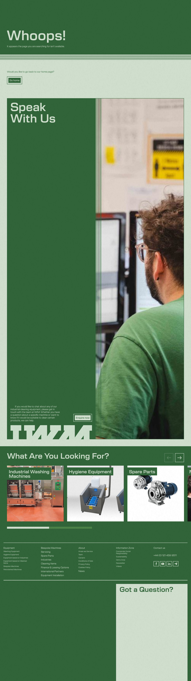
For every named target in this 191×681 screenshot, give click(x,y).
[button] (179, 457)
